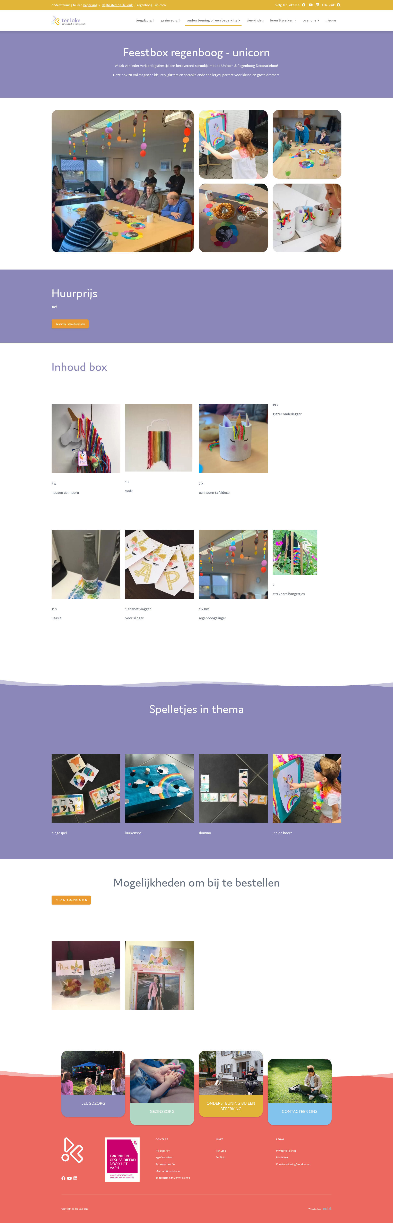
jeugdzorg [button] (144, 20)
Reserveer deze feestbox (70, 324)
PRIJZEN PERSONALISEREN (71, 900)
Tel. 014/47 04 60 (165, 1164)
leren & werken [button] (281, 20)
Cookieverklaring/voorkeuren (293, 1164)
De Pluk (220, 1157)
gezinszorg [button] (169, 20)
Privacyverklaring (286, 1150)
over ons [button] (309, 20)
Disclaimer (282, 1157)
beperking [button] (212, 20)
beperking (74, 5)
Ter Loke (221, 1150)
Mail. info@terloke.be (168, 1171)
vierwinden (255, 20)
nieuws (331, 20)
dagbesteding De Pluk (117, 5)
